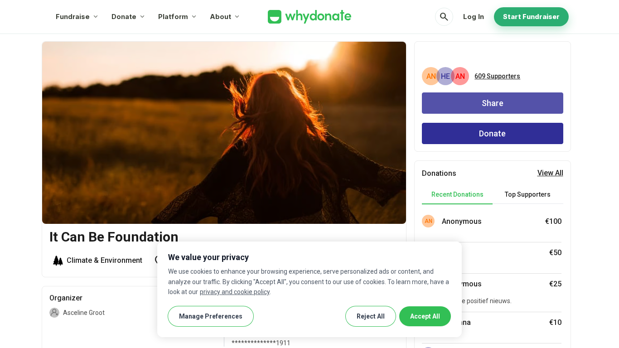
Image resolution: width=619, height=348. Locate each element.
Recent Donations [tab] (457, 194)
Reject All (371, 316)
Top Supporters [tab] (528, 194)
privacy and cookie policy (235, 291)
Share (492, 103)
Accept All (425, 316)
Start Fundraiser (531, 16)
